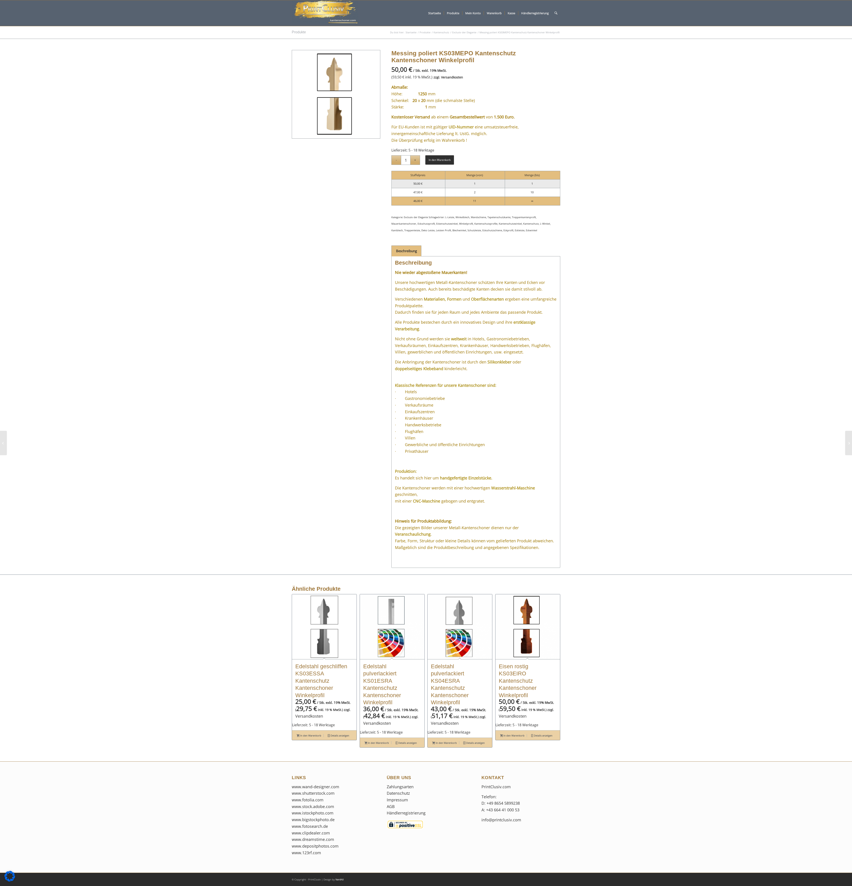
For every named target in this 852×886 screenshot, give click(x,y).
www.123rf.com (306, 852)
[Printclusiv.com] (325, 13)
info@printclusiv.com (501, 819)
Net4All (339, 879)
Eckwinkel (531, 230)
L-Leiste (449, 217)
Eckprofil (508, 230)
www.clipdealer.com (311, 833)
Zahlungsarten (400, 786)
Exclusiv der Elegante (416, 217)
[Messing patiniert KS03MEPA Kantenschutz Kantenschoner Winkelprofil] (848, 443)
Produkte (299, 32)
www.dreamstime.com (313, 839)
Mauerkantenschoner (403, 223)
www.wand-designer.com (315, 786)
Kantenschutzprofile (485, 223)
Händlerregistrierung (406, 813)
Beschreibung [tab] (406, 251)
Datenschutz (399, 793)
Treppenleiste (412, 230)
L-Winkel (545, 223)
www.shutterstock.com (313, 793)
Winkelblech (462, 217)
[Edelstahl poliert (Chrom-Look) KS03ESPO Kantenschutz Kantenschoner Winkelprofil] (3, 443)
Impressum (398, 799)
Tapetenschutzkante (499, 217)
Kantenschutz (531, 223)
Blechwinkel (459, 230)
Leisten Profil (443, 230)
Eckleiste (520, 230)
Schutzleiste (474, 230)
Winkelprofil (466, 223)
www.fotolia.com (307, 799)
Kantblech (397, 230)
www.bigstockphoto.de (313, 819)
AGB (391, 806)
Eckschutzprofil (426, 223)
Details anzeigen (339, 735)
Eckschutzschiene (492, 230)
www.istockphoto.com (312, 813)
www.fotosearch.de (310, 826)
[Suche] (556, 13)
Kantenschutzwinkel (510, 223)
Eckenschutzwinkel (447, 223)
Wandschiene (478, 217)
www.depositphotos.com (315, 846)
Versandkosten (452, 77)
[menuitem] (434, 13)
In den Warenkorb (440, 160)
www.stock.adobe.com (313, 806)
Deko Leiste (428, 230)
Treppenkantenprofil (524, 217)
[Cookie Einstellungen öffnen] (9, 880)
